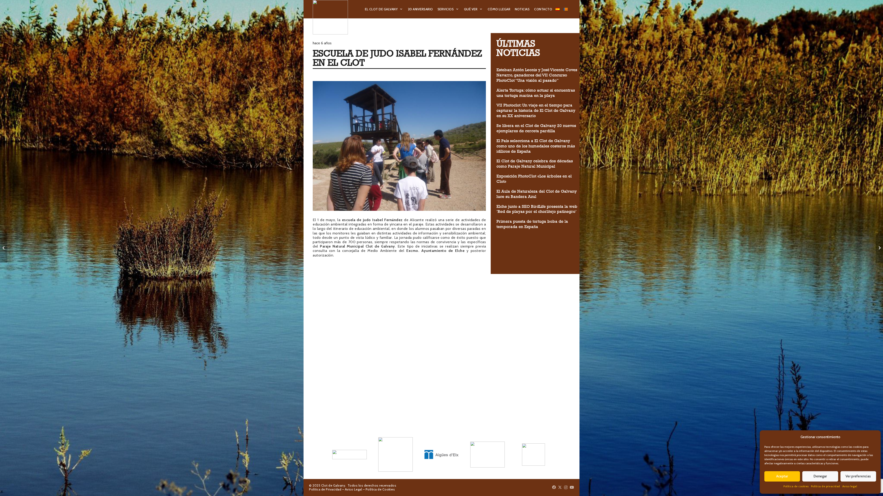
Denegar (820, 476)
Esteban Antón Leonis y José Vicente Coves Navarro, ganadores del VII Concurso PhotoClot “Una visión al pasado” (536, 75)
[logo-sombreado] (330, 17)
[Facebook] (554, 487)
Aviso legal (849, 486)
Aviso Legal (353, 489)
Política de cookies (796, 486)
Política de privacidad (825, 486)
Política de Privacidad (325, 489)
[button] (401, 9)
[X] (560, 487)
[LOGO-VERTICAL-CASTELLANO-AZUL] (395, 454)
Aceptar (782, 476)
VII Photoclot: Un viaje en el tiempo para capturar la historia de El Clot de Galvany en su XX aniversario (535, 110)
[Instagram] (566, 487)
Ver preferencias (858, 476)
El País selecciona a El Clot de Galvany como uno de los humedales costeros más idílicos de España (535, 146)
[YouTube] (572, 487)
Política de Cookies (380, 489)
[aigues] (441, 454)
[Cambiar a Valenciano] (566, 9)
